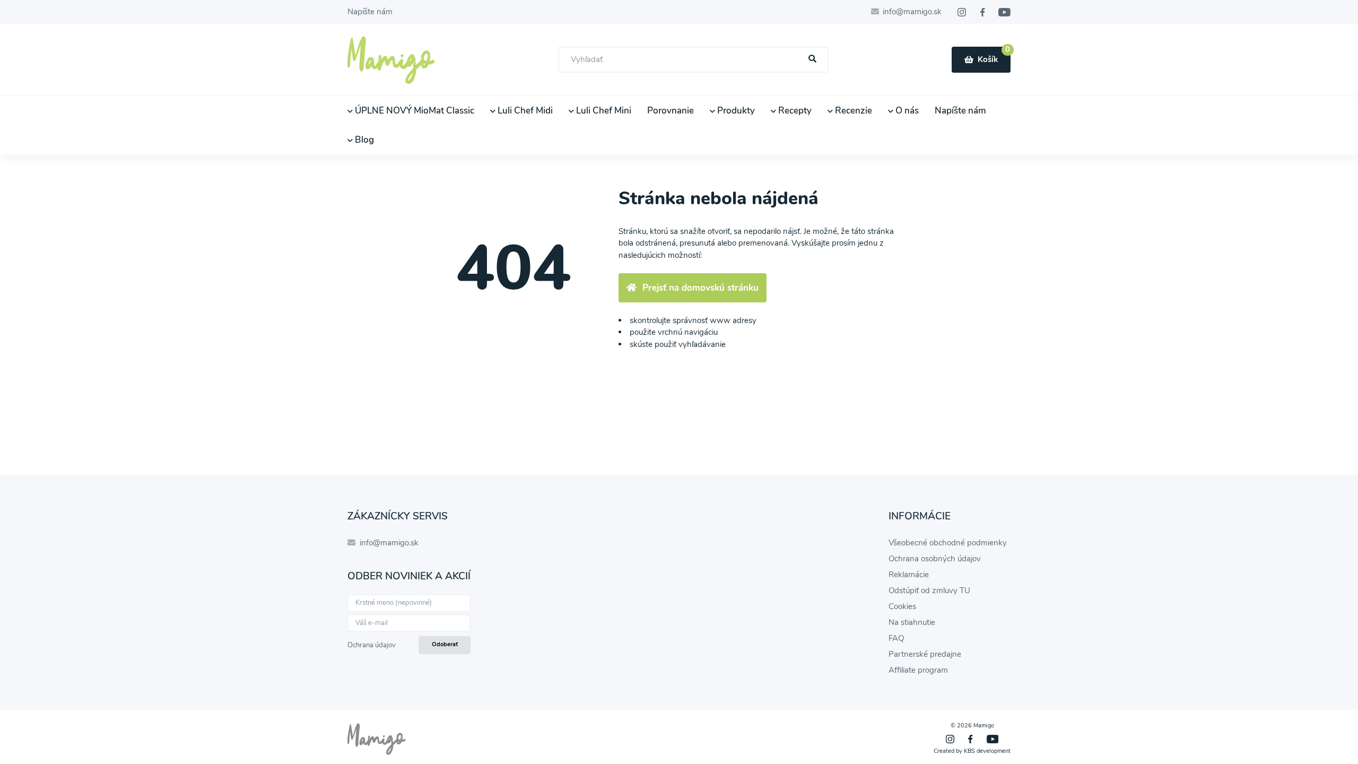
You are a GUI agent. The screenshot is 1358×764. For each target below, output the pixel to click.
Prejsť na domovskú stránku (700, 288)
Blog (363, 140)
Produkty (735, 111)
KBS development (987, 751)
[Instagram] (961, 12)
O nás (906, 111)
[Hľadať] (813, 59)
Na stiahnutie (912, 622)
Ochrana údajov (371, 645)
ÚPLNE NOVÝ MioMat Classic (413, 111)
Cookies (902, 606)
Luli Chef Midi (524, 111)
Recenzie (852, 111)
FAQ (896, 638)
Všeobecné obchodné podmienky (948, 542)
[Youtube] (1004, 12)
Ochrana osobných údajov (935, 558)
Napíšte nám (370, 11)
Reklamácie (909, 574)
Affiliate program (918, 670)
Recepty (794, 111)
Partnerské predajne (925, 654)
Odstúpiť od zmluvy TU (929, 590)
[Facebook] (982, 12)
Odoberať (445, 644)
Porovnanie (670, 111)
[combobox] (693, 60)
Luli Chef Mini (602, 111)
